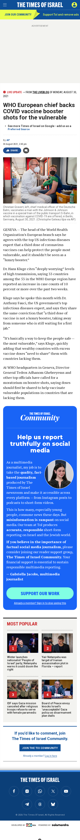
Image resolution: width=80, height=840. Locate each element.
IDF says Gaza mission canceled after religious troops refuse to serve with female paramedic (22, 708)
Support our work (40, 593)
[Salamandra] (60, 825)
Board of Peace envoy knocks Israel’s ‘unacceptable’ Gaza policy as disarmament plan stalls (56, 709)
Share (14, 150)
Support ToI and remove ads (61, 14)
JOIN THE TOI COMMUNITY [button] (40, 748)
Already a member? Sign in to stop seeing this (40, 603)
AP (8, 140)
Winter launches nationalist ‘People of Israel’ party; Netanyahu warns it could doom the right (22, 663)
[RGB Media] (31, 825)
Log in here (51, 755)
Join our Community (17, 14)
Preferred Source (19, 129)
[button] (74, 5)
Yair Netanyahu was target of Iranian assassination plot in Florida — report (55, 662)
